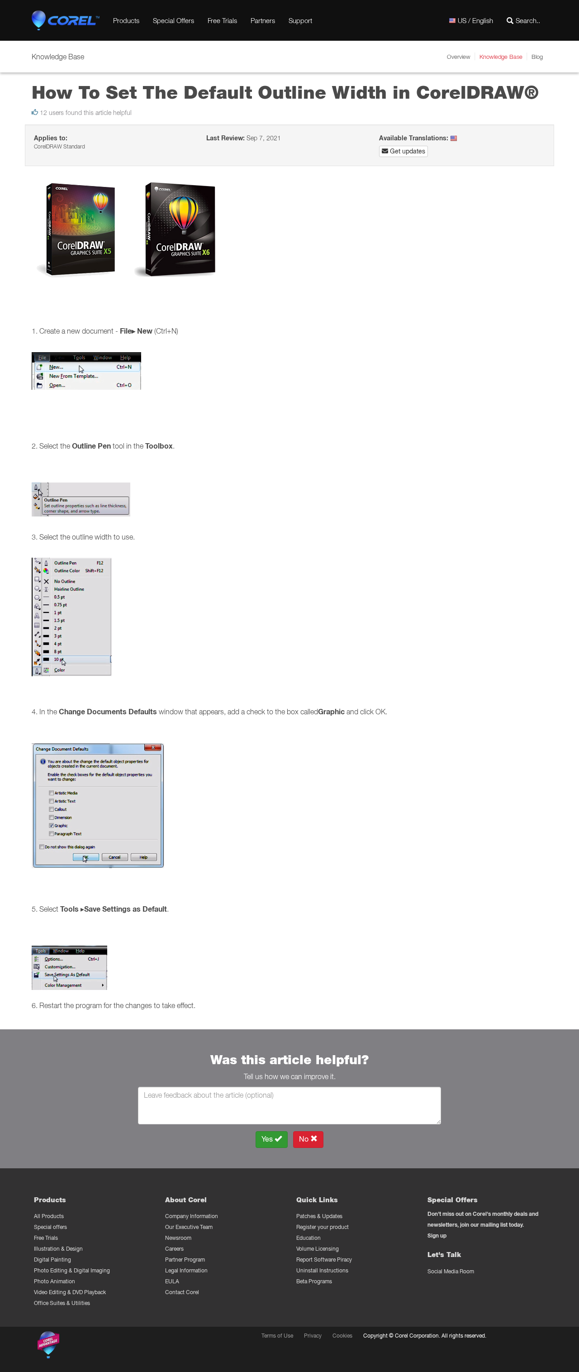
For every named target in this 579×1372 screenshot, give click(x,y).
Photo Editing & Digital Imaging (72, 1270)
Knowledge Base (500, 56)
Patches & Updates (319, 1216)
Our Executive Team (189, 1227)
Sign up (436, 1235)
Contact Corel (182, 1292)
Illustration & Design (58, 1248)
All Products (49, 1216)
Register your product (322, 1227)
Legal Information (186, 1270)
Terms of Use (277, 1335)
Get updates (406, 151)
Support (300, 20)
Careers (174, 1248)
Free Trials (222, 20)
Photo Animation (54, 1281)
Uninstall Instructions (322, 1270)
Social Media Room (450, 1271)
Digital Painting (52, 1259)
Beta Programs (314, 1281)
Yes (268, 1139)
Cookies (342, 1335)
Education (308, 1237)
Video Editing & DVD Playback (70, 1292)
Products (126, 20)
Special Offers (173, 20)
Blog (537, 56)
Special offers (50, 1227)
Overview (458, 56)
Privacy (313, 1335)
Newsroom (178, 1237)
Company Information (191, 1216)
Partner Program (185, 1259)
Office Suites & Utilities (62, 1303)
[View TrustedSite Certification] (91, 1346)
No (304, 1139)
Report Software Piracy (324, 1259)
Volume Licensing (317, 1248)
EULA (172, 1281)
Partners (263, 20)
